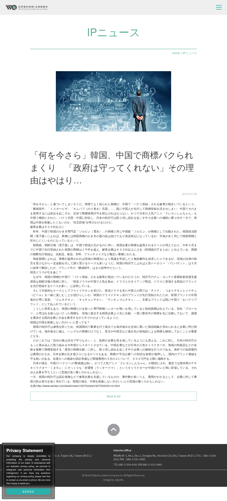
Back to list (113, 396)
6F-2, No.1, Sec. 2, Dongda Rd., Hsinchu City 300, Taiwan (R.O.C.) (158, 455)
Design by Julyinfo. (113, 479)
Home (176, 53)
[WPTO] (26, 7)
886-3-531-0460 (152, 464)
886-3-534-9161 (128, 464)
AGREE (28, 491)
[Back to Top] (113, 430)
